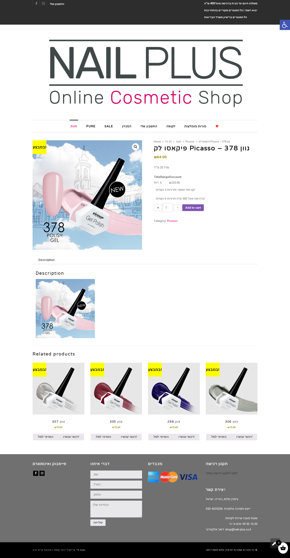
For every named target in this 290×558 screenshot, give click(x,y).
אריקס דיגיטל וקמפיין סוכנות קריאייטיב (54, 550)
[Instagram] (42, 473)
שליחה (98, 522)
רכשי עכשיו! (71, 437)
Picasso (172, 221)
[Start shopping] (217, 126)
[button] (285, 25)
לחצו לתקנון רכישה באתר (221, 473)
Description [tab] (46, 260)
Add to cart (193, 207)
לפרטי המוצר (58, 388)
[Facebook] (35, 473)
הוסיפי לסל (45, 437)
